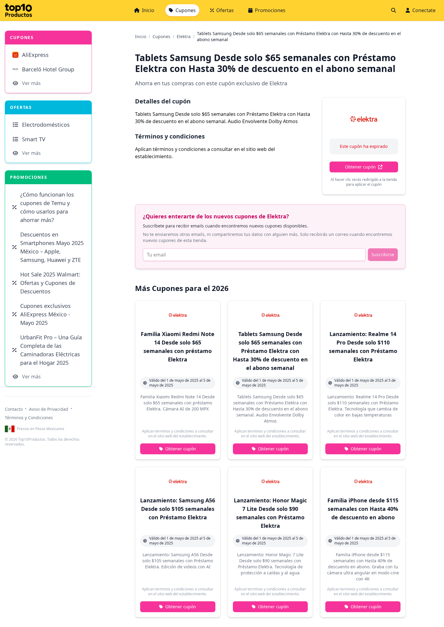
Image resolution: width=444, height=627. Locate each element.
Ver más (31, 83)
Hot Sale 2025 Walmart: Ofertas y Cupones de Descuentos (50, 283)
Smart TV (33, 139)
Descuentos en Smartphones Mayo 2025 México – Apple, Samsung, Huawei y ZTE (52, 247)
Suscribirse (383, 254)
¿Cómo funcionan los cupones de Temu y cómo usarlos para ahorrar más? (47, 207)
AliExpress (35, 54)
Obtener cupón (360, 167)
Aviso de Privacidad (48, 409)
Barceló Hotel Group (48, 69)
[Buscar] (394, 10)
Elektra (184, 36)
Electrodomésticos (46, 124)
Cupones (185, 10)
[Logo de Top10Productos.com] (18, 10)
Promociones (270, 10)
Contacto (14, 409)
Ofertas (225, 10)
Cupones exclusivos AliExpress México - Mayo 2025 (45, 314)
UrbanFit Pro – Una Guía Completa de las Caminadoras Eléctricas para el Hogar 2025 (51, 350)
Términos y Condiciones (29, 417)
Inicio (148, 10)
